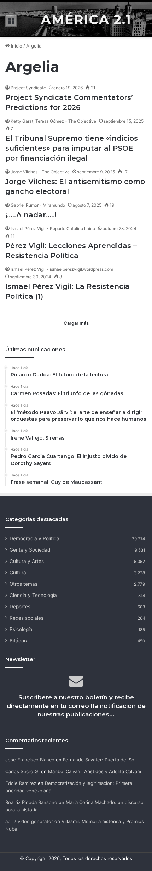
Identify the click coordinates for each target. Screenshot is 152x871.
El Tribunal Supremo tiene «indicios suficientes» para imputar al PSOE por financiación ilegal (71, 148)
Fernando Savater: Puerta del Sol (99, 760)
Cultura (18, 572)
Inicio (16, 46)
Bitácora (19, 640)
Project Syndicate (28, 87)
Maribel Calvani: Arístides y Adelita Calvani (94, 771)
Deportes (20, 606)
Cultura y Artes (27, 561)
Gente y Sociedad (30, 550)
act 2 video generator (29, 821)
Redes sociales (26, 618)
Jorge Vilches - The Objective (40, 171)
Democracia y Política (34, 538)
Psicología (21, 629)
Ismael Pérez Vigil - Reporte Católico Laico (53, 228)
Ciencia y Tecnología (33, 595)
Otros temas (23, 584)
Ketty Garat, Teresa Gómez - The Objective (53, 121)
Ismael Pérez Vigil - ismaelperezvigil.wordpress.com (62, 269)
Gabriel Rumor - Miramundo (38, 205)
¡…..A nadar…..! (31, 215)
